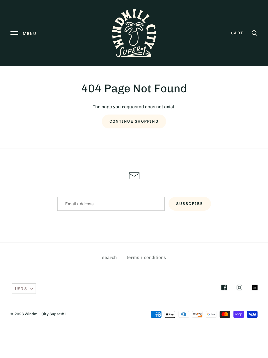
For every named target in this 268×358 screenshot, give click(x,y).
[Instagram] (239, 288)
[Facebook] (224, 288)
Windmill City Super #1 (45, 314)
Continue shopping (134, 121)
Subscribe (189, 203)
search (109, 257)
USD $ (21, 288)
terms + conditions (146, 257)
